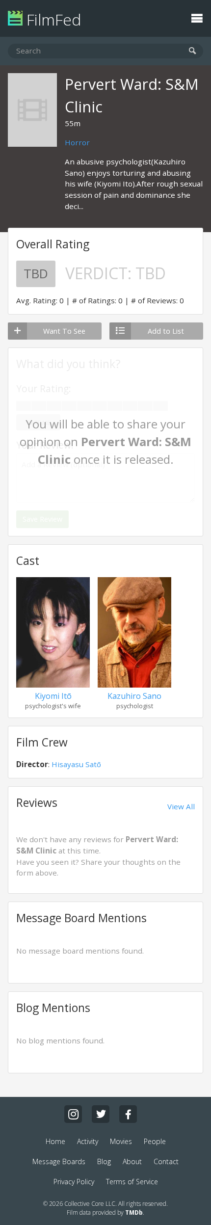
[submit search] (192, 51)
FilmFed (52, 19)
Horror (77, 142)
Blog (104, 1161)
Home (55, 1141)
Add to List (166, 331)
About (132, 1161)
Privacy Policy (73, 1181)
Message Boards (58, 1161)
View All (181, 806)
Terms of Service (132, 1181)
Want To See (64, 331)
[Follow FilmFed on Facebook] (128, 1114)
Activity (87, 1141)
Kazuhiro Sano (134, 696)
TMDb (134, 1212)
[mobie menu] (197, 17)
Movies (121, 1141)
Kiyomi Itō (53, 696)
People (155, 1141)
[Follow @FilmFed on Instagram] (73, 1114)
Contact (166, 1161)
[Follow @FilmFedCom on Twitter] (100, 1114)
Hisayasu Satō (76, 764)
